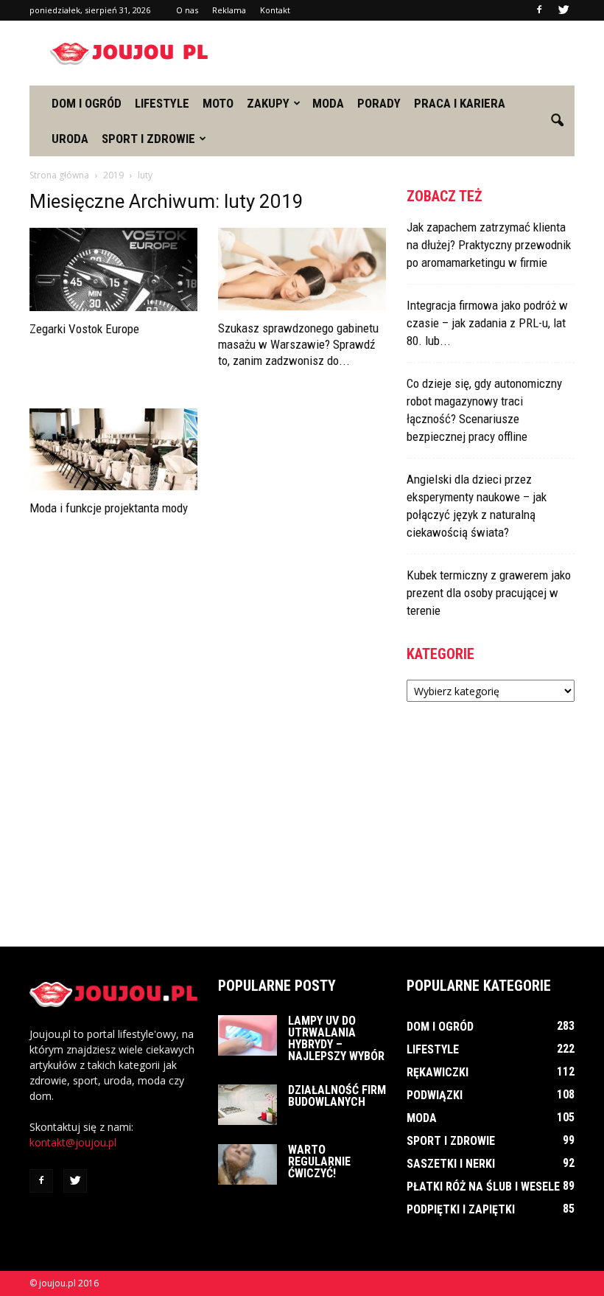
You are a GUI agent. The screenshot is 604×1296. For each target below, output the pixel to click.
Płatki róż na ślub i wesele (483, 1187)
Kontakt (275, 9)
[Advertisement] (401, 53)
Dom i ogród (87, 103)
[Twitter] (563, 10)
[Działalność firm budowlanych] (247, 1104)
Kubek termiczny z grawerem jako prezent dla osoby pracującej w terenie (489, 593)
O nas (187, 9)
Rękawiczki (437, 1072)
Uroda (70, 138)
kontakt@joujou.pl (72, 1142)
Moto (218, 103)
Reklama (229, 9)
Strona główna (59, 175)
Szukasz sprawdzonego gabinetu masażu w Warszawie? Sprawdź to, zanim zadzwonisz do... (298, 344)
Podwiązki (435, 1095)
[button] (557, 121)
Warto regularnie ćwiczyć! (319, 1161)
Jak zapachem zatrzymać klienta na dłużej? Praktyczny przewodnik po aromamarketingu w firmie (489, 245)
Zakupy (268, 103)
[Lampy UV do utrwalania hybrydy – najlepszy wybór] (247, 1035)
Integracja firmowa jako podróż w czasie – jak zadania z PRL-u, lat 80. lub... (487, 323)
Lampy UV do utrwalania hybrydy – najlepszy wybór (336, 1038)
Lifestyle (162, 103)
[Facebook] (539, 10)
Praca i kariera (459, 103)
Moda (328, 103)
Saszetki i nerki (451, 1164)
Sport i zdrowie (148, 138)
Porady (379, 103)
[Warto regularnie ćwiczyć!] (247, 1164)
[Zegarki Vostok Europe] (113, 269)
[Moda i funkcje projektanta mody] (113, 449)
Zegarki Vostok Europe (84, 328)
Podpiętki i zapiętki (461, 1209)
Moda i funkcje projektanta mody (108, 508)
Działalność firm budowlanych (337, 1096)
